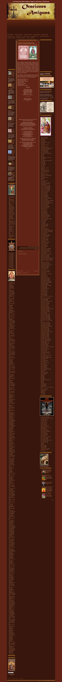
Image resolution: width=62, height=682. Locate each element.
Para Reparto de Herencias (45, 338)
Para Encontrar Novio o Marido (45, 249)
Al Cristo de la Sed (11, 340)
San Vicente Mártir (11, 527)
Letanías (42, 173)
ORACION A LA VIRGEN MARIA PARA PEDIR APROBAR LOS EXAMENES (49, 471)
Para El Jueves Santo (44, 245)
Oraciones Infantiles (44, 194)
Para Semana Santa (44, 344)
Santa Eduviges (11, 539)
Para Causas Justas (44, 232)
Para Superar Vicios (44, 347)
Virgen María (10, 609)
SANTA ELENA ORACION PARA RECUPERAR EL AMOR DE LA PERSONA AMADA (49, 478)
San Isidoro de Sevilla (12, 473)
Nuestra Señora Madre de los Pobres (12, 410)
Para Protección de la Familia (45, 319)
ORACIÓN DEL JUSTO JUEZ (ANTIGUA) (13, 98)
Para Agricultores (43, 213)
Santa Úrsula (10, 579)
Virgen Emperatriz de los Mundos (12, 604)
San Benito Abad (11, 449)
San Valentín (10, 525)
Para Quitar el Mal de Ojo (44, 330)
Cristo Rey (10, 362)
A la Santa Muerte (11, 325)
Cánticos (42, 156)
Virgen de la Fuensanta (10, 632)
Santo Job (10, 583)
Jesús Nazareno (43, 432)
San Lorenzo (10, 493)
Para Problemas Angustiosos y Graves (46, 308)
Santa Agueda (11, 528)
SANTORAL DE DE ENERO (19, 34)
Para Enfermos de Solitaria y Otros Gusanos (47, 260)
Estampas (10, 196)
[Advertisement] (31, 27)
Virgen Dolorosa (11, 603)
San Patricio (10, 514)
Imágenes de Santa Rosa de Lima (11, 212)
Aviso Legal (21, 678)
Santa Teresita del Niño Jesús (11, 577)
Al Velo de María (11, 353)
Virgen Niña (10, 615)
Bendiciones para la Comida (45, 142)
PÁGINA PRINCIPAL (10, 34)
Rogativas (42, 377)
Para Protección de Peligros (45, 317)
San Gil (10, 470)
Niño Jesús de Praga (12, 403)
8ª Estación (10, 265)
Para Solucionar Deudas (44, 345)
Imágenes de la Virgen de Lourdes (11, 221)
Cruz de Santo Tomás (12, 372)
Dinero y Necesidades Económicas (46, 160)
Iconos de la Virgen (11, 197)
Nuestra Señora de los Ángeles (11, 422)
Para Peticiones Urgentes (44, 307)
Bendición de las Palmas (44, 425)
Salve (41, 444)
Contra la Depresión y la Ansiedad (45, 153)
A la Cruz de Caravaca (10, 307)
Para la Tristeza (43, 363)
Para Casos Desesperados (44, 229)
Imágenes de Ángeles (12, 224)
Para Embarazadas (43, 246)
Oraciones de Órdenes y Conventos (46, 198)
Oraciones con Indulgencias (45, 197)
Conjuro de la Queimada (11, 361)
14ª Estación (10, 257)
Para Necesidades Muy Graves (45, 282)
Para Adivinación (43, 211)
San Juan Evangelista (12, 486)
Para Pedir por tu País (44, 305)
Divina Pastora (11, 375)
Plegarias (42, 371)
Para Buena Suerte (43, 228)
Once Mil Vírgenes (11, 425)
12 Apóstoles (10, 282)
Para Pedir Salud (35, 248)
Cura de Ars (10, 374)
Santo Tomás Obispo (12, 585)
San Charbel (10, 460)
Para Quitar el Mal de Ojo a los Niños (46, 331)
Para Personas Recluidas (44, 306)
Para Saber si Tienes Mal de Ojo (45, 339)
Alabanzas (42, 139)
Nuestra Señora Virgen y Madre (11, 413)
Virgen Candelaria (11, 602)
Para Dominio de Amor (44, 243)
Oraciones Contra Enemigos (45, 185)
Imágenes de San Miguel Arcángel (11, 207)
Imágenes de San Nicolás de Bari (11, 208)
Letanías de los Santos (44, 174)
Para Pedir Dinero (43, 289)
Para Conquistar (43, 233)
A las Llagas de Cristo (12, 328)
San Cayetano (11, 459)
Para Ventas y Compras (44, 356)
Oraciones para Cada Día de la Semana (46, 200)
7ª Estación (10, 264)
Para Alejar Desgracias (44, 214)
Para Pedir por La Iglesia (44, 302)
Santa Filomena (11, 542)
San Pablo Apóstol (11, 511)
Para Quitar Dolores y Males (45, 325)
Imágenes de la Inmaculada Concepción (11, 216)
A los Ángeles (11, 335)
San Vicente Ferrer (11, 526)
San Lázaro (10, 496)
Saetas (42, 443)
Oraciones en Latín (43, 199)
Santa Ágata (10, 578)
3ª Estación (10, 260)
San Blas (10, 453)
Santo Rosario (11, 584)
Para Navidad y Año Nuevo (45, 279)
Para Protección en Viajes (44, 322)
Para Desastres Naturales (44, 242)
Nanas (42, 179)
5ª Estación (10, 262)
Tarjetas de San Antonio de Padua (11, 235)
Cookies (9, 678)
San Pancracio (11, 512)
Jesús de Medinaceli (44, 433)
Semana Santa (43, 446)
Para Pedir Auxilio (43, 286)
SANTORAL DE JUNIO (18, 36)
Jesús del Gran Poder (12, 389)
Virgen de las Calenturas (11, 636)
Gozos (42, 165)
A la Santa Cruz (11, 322)
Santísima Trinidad (11, 593)
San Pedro (10, 515)
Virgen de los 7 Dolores (11, 640)
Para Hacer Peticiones (44, 268)
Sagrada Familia (11, 437)
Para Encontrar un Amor (44, 250)
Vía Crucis (10, 267)
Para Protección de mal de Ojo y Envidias (47, 320)
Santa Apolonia (11, 530)
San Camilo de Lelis (11, 456)
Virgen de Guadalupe (12, 617)
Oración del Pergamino (10, 430)
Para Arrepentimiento (44, 226)
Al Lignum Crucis (43, 423)
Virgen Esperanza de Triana (45, 448)
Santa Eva (10, 541)
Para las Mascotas (43, 364)
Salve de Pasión (43, 445)
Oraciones (23, 247)
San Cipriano (10, 461)
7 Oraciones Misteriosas (10, 290)
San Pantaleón (11, 513)
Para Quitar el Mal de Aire (44, 328)
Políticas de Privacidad (15, 678)
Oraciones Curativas (28, 247)
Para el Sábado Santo (44, 358)
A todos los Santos (11, 336)
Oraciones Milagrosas (44, 195)
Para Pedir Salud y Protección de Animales (47, 296)
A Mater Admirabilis (11, 301)
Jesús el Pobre (11, 391)
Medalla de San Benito (44, 177)
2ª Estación (10, 259)
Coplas (42, 154)
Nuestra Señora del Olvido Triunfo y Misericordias (11, 424)
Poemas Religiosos (43, 372)
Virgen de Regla (11, 621)
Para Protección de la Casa (45, 318)
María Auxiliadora (11, 399)
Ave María (10, 359)
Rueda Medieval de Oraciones (45, 379)
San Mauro (10, 505)
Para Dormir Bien (43, 244)
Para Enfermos (34, 247)
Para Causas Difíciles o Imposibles (46, 231)
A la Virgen (10, 326)
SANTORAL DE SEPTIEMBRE (44, 36)
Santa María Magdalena (10, 557)
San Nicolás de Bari (11, 508)
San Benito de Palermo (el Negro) (11, 451)
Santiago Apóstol (11, 582)
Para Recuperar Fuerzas (44, 332)
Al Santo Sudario (11, 352)
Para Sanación (43, 342)
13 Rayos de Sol (11, 283)
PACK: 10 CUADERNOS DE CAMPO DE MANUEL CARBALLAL (49, 483)
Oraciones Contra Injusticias (45, 186)
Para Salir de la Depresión (44, 341)
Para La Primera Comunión (45, 271)
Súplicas (42, 392)
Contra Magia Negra (44, 150)
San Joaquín (10, 479)
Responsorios (43, 374)
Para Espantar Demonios (44, 265)
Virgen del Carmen (11, 643)
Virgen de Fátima (11, 616)
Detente (42, 159)
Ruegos (42, 380)
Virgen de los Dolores (12, 641)
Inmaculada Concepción (10, 382)
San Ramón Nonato (11, 518)
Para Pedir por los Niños (44, 304)
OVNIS (43, 481)
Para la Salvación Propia (44, 362)
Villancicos (42, 393)
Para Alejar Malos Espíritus (45, 215)
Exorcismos (42, 164)
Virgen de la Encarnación (10, 630)
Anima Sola (10, 356)
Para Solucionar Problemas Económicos (46, 346)
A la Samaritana (11, 320)
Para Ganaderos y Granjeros (45, 266)
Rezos (42, 375)
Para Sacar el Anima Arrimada (45, 340)
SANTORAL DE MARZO (36, 34)
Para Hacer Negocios (44, 267)
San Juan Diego (11, 485)
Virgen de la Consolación (10, 628)
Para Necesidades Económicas (45, 281)
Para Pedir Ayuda (43, 287)
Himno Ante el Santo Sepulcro (45, 431)
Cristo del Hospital (11, 371)
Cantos (42, 143)
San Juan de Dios (11, 488)
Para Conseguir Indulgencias (45, 234)
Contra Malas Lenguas (44, 151)
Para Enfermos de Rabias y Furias (46, 259)
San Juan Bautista (11, 483)
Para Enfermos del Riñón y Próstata (46, 264)
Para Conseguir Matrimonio (45, 235)
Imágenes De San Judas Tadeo (11, 199)
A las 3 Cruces (11, 327)
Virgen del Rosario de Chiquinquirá (12, 650)
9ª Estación (10, 266)
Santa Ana (10, 529)
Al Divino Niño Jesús (12, 341)
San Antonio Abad (11, 446)
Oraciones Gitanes (43, 193)
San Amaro (10, 445)
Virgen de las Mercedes (11, 638)
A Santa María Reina (12, 303)
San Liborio (10, 492)
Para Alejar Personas (44, 217)
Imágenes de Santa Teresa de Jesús (11, 214)
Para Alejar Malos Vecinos (44, 216)
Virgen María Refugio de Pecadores (12, 613)
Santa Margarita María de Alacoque (11, 550)
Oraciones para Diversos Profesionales (46, 202)
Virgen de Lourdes (11, 619)
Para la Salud (30, 248)
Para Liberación (43, 272)
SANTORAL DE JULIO (26, 36)
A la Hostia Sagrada (11, 315)
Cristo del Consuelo (43, 426)
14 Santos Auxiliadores (10, 285)
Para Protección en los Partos (45, 323)
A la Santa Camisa (11, 321)
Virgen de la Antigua (11, 622)
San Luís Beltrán (11, 495)
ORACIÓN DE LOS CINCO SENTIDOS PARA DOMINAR (13, 174)
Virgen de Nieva (11, 620)
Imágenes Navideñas (12, 201)
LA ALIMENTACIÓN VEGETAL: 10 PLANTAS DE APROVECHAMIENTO (49, 496)
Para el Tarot (43, 359)
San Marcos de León (12, 497)
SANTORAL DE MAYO (10, 36)
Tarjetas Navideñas (11, 231)
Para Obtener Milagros (44, 284)
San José (10, 482)
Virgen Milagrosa (11, 614)
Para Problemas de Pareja (44, 309)
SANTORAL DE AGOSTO (34, 36)
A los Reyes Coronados (10, 332)
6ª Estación (10, 263)
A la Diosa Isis (11, 308)
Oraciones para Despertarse (45, 201)
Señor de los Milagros (12, 594)
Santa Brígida (11, 531)
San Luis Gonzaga (11, 494)
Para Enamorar (43, 247)
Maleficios (42, 176)
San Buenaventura (11, 455)
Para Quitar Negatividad (44, 327)
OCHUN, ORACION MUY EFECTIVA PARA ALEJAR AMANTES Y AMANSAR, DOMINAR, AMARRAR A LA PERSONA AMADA (49, 490)
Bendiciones (42, 141)
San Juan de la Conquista (11, 489)
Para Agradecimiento (44, 212)
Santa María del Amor (12, 564)
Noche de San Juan (43, 180)
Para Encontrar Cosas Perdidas (45, 248)
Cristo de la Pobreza (12, 365)
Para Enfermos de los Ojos (45, 263)
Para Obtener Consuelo (44, 283)
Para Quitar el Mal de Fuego (45, 329)
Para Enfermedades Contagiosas (45, 251)
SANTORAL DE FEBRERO (28, 34)
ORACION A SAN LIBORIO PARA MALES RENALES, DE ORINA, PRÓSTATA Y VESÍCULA (27, 43)
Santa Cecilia (11, 536)
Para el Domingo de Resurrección (45, 357)
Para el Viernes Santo (44, 360)
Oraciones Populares (44, 196)
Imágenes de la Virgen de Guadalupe (12, 218)
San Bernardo (11, 452)
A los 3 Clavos (11, 330)
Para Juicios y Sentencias (44, 270)
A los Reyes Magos (11, 333)
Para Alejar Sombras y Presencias (46, 218)
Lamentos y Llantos (43, 172)
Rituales (42, 376)
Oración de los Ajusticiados (11, 428)
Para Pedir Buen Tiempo (44, 288)
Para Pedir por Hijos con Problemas (46, 301)
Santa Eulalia (11, 540)
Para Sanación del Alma (44, 343)
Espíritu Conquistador (12, 378)
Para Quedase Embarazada (45, 324)
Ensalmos (42, 161)
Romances (42, 378)
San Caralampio (11, 458)
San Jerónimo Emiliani (11, 478)
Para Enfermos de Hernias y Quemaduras (47, 258)
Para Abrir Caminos (43, 210)
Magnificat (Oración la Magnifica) (45, 175)
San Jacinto (10, 476)
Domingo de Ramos (43, 429)
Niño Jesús (10, 402)
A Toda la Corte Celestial (11, 305)
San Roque (10, 520)
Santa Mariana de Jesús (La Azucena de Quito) (11, 554)
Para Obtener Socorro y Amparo (45, 285)
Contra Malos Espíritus (44, 152)
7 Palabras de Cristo (44, 137)
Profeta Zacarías (11, 433)
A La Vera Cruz (11, 298)
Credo (42, 155)
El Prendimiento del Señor (44, 430)
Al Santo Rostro (11, 351)
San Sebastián (11, 521)
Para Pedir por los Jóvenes (45, 303)
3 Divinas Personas (11, 288)
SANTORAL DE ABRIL (44, 34)
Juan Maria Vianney (11, 392)
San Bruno (10, 454)
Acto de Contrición (43, 138)
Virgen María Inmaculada (10, 611)
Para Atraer (42, 227)
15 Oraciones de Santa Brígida (11, 287)
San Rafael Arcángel (12, 516)
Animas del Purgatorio (12, 357)
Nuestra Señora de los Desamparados (11, 420)
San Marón (10, 504)
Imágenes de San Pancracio (11, 210)
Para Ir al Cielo (43, 269)
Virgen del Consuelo (11, 644)
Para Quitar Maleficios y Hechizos (46, 326)
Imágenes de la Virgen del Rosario (11, 222)
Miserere (42, 178)
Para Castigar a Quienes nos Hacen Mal (46, 230)
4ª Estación (10, 261)
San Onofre (10, 510)
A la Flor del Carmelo (12, 313)
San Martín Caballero (12, 499)
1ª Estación (10, 258)
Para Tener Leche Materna (44, 348)
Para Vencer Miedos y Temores (45, 355)
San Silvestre (11, 524)
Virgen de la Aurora (11, 624)
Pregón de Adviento (43, 373)
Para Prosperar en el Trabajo (45, 310)
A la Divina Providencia (10, 310)
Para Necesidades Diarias (44, 280)
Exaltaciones (43, 163)
